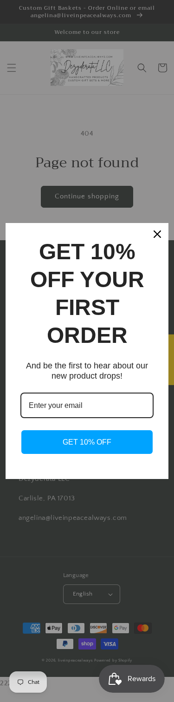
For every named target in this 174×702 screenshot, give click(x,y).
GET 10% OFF (87, 442)
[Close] (157, 234)
